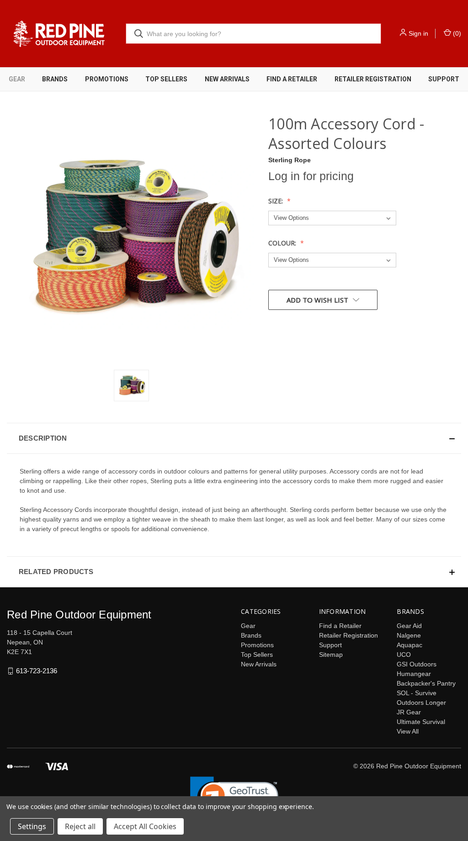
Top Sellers (166, 79)
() (456, 33)
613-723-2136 (36, 671)
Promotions (106, 79)
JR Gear (409, 712)
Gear (17, 79)
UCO (404, 654)
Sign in (418, 33)
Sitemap (331, 654)
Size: (276, 201)
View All (408, 731)
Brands (55, 79)
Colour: (283, 243)
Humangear (414, 673)
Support (330, 645)
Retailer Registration (373, 79)
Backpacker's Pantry (426, 683)
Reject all (80, 826)
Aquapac (409, 645)
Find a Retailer (291, 79)
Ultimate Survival (421, 721)
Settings (32, 826)
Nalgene (409, 635)
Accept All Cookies (145, 826)
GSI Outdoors (416, 664)
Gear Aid (409, 625)
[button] (234, 438)
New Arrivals (227, 79)
